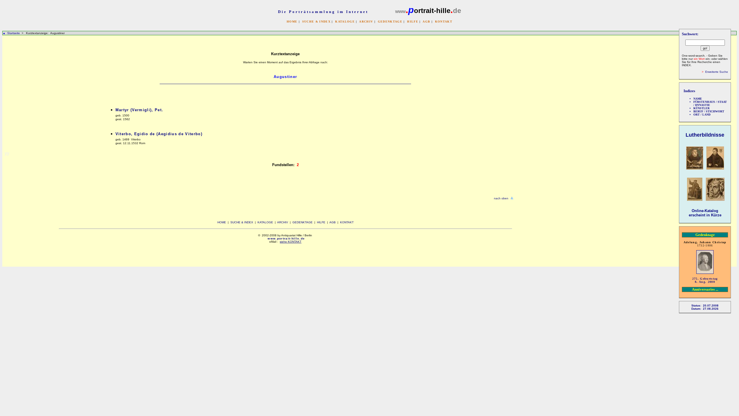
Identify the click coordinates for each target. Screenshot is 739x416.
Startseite (13, 33)
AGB (426, 21)
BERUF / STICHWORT (708, 111)
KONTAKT (443, 21)
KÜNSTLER (701, 108)
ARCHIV (366, 21)
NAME (697, 98)
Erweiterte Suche (716, 71)
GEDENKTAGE (390, 21)
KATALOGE (345, 21)
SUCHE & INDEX (316, 21)
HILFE (412, 21)
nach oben (501, 198)
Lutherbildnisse (705, 135)
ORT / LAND (701, 114)
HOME (292, 21)
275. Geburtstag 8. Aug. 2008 (705, 280)
